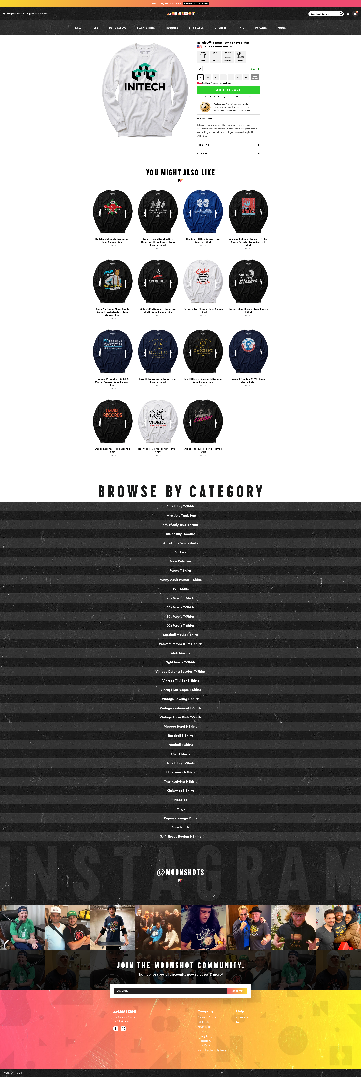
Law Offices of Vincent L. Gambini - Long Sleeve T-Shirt (203, 382)
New (78, 27)
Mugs (282, 27)
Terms (201, 1031)
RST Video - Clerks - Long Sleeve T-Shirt (158, 452)
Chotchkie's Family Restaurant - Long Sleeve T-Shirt (113, 242)
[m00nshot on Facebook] (115, 1028)
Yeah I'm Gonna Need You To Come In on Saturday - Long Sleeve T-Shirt (113, 313)
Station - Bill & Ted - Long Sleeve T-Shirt (203, 452)
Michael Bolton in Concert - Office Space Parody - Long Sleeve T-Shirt (248, 243)
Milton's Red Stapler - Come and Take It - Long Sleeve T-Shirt (158, 312)
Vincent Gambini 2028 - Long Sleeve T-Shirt (248, 382)
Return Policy (204, 1026)
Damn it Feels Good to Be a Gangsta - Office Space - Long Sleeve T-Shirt (158, 243)
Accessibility (204, 1040)
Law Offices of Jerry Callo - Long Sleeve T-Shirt (157, 382)
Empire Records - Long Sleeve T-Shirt (112, 452)
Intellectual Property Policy (212, 1050)
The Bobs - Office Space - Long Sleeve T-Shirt (203, 242)
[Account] (348, 16)
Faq (238, 1022)
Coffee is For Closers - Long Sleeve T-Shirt (203, 312)
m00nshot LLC (16, 1073)
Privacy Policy (205, 1036)
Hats (241, 27)
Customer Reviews (207, 1017)
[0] (355, 14)
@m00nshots (180, 872)
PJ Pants (261, 27)
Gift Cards (203, 1022)
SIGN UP (237, 990)
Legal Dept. (204, 1045)
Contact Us (242, 1017)
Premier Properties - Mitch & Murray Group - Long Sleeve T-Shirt (112, 383)
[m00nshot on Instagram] (22, 927)
